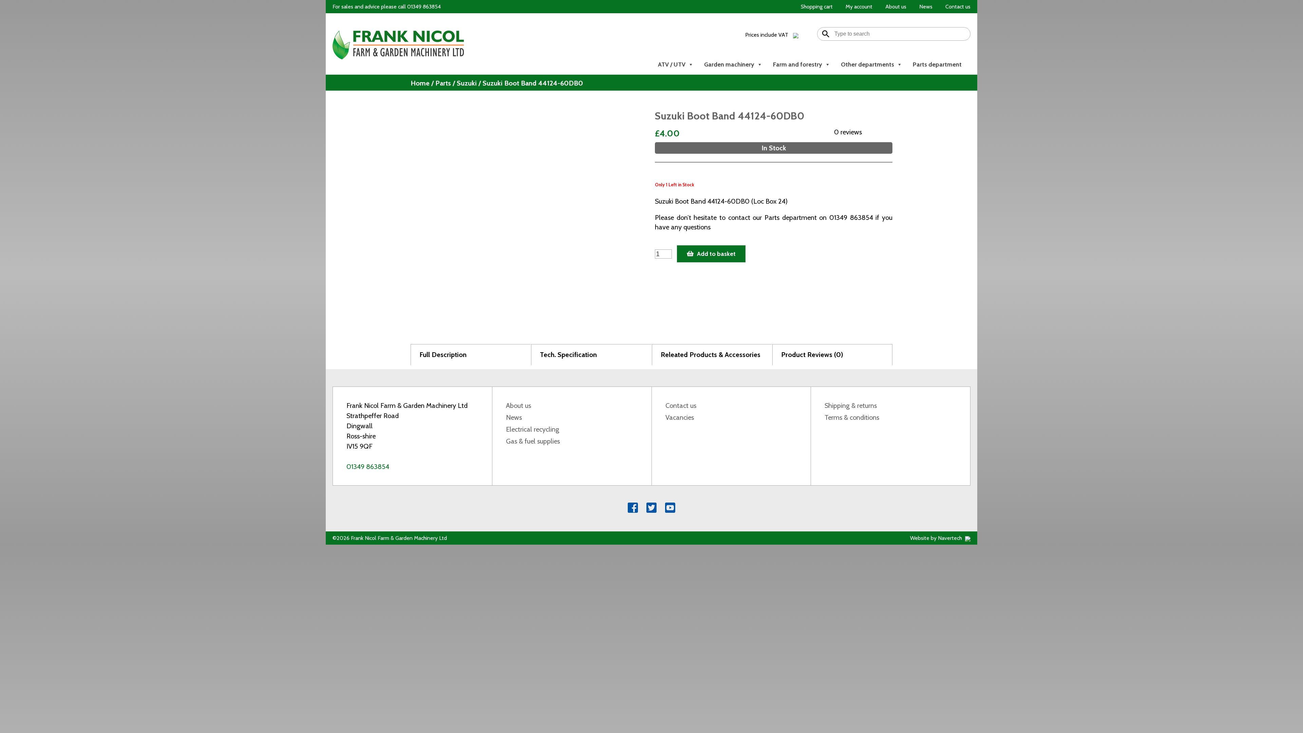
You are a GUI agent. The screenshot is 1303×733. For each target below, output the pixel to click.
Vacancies (679, 417)
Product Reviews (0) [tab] (812, 355)
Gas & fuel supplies (533, 441)
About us (518, 405)
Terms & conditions (852, 417)
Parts (443, 83)
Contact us (680, 405)
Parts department (937, 64)
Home (420, 83)
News (514, 417)
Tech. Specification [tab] (568, 355)
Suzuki (467, 83)
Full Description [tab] (443, 355)
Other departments (867, 64)
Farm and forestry (797, 64)
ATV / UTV (671, 64)
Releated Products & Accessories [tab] (710, 355)
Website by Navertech (936, 538)
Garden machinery (729, 64)
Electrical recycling (532, 429)
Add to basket (716, 254)
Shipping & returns (851, 405)
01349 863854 (367, 467)
